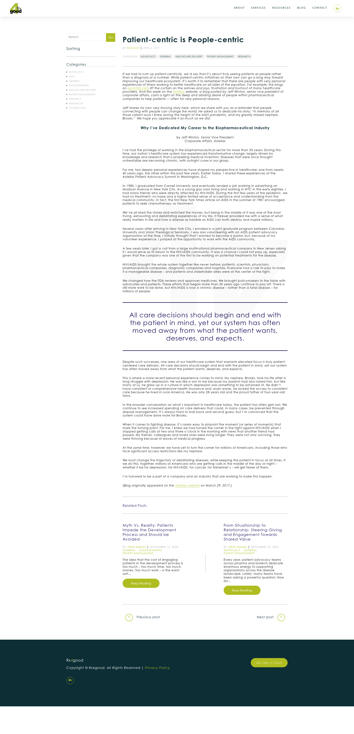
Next (265, 617)
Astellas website (187, 485)
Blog (301, 7)
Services (258, 7)
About (239, 7)
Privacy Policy (157, 668)
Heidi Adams (137, 546)
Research (75, 98)
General (74, 81)
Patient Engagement (82, 94)
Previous (148, 617)
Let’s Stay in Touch (269, 662)
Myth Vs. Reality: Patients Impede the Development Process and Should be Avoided (149, 532)
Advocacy (76, 72)
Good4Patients (79, 85)
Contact (319, 7)
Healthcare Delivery (82, 90)
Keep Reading (141, 583)
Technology (77, 108)
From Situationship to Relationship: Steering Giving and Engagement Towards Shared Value (253, 532)
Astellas (179, 91)
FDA (71, 76)
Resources (281, 7)
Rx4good (133, 48)
